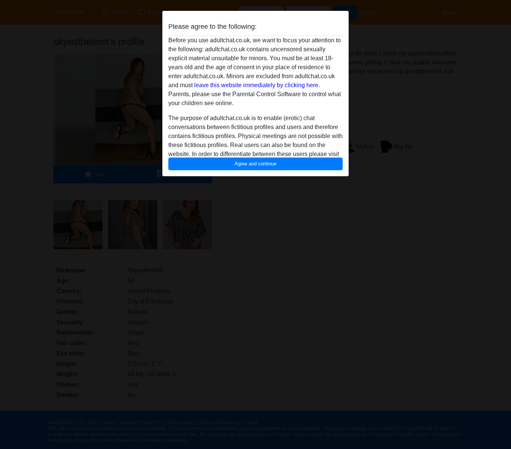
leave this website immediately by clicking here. (257, 85)
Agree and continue (255, 164)
